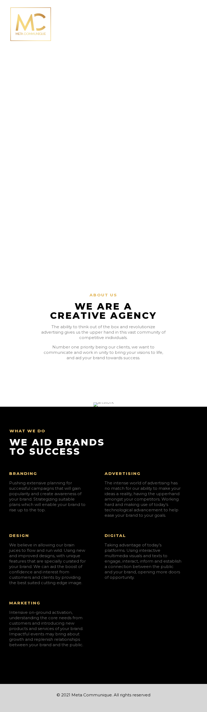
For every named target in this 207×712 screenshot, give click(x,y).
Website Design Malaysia (25, 709)
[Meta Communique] (31, 24)
